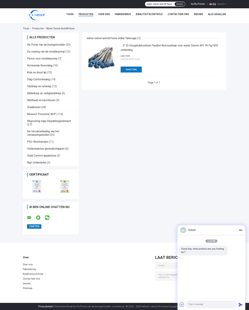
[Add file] (182, 304)
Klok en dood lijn (36, 72)
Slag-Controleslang (38, 79)
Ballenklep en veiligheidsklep (44, 93)
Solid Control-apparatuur (41, 155)
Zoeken (179, 4)
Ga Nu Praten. (198, 4)
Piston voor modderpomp (42, 58)
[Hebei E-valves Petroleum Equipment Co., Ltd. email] (31, 217)
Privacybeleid (45, 306)
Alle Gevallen (217, 14)
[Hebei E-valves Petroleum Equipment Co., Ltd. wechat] (49, 217)
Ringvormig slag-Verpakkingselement (49, 121)
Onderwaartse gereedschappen (46, 148)
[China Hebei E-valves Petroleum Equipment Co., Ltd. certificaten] (37, 186)
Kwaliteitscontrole (149, 14)
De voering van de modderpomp (46, 51)
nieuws (198, 14)
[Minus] (240, 230)
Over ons (104, 14)
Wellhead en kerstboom (41, 100)
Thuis (70, 14)
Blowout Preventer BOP (41, 114)
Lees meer (125, 56)
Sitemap (27, 288)
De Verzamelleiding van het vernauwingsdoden (43, 133)
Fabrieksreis (123, 14)
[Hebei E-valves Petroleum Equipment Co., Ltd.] (37, 15)
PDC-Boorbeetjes (37, 141)
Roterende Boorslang (39, 65)
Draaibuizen (34, 107)
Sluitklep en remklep (39, 86)
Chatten (131, 69)
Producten (86, 14)
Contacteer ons (178, 14)
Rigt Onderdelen (36, 162)
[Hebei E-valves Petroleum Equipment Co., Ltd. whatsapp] (40, 217)
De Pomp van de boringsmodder (46, 44)
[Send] (240, 304)
